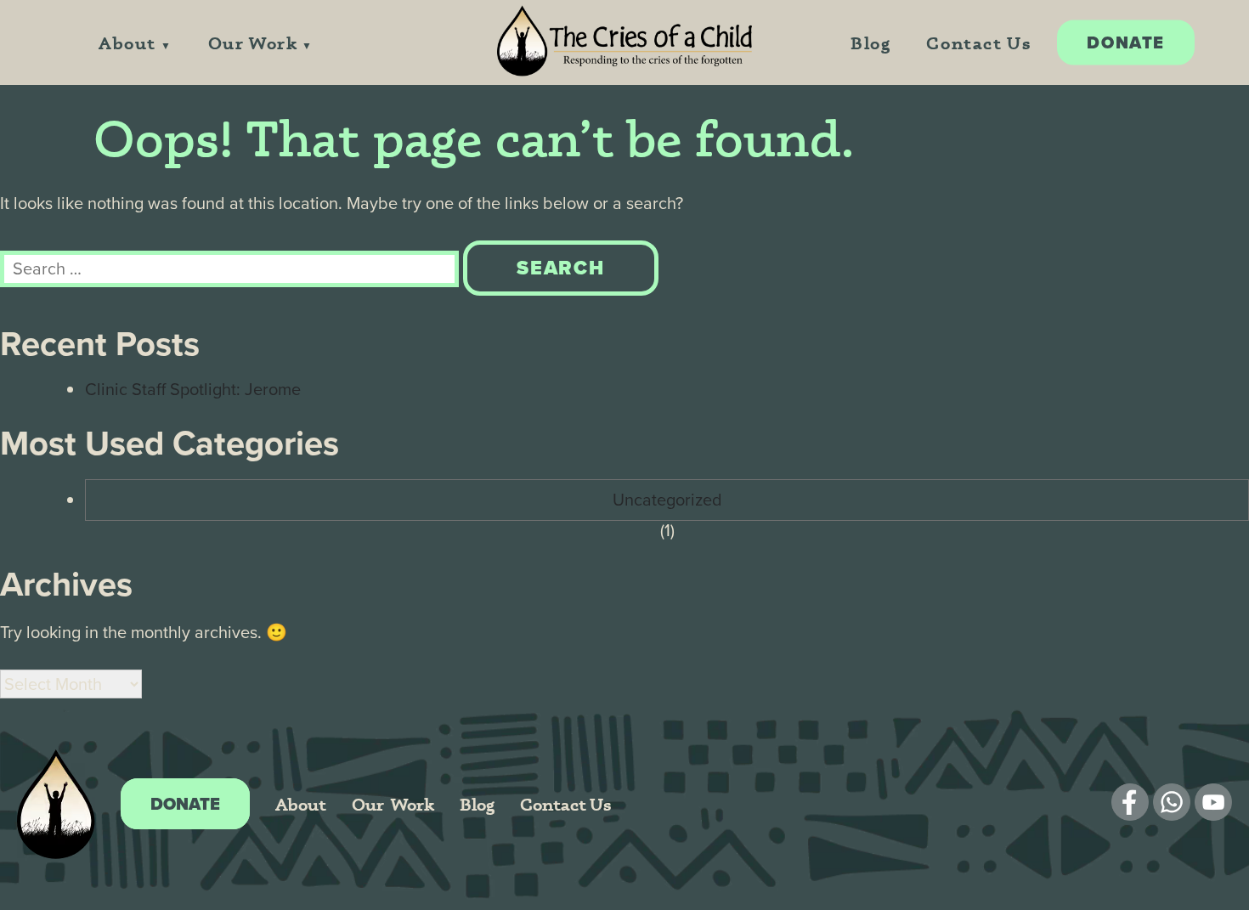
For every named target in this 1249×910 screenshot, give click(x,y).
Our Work (253, 43)
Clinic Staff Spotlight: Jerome (193, 389)
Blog (870, 43)
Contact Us (978, 43)
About (127, 43)
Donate (1126, 42)
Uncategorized (667, 499)
